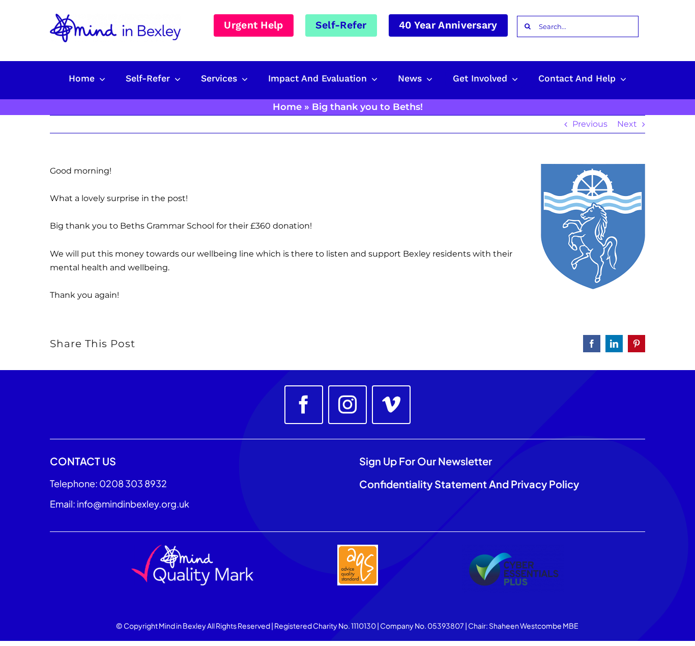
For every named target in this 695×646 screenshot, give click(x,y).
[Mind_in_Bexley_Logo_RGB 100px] (115, 17)
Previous (589, 124)
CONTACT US (83, 461)
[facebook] (303, 404)
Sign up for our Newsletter (426, 461)
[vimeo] (391, 404)
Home (287, 107)
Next (627, 124)
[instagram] (347, 404)
